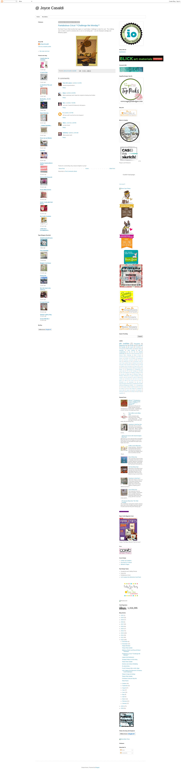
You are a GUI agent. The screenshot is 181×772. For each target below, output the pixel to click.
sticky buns (127, 391)
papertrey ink (123, 345)
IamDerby (65, 132)
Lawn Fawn (121, 363)
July (123, 690)
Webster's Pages (125, 564)
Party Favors (125, 680)
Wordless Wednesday (124, 375)
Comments (124, 753)
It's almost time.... (126, 666)
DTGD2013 (138, 347)
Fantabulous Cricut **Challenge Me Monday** (79, 25)
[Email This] (83, 71)
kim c (64, 103)
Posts (123, 750)
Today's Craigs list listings (128, 674)
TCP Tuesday (133, 370)
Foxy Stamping (44, 250)
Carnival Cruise (122, 356)
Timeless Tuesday (135, 372)
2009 (122, 706)
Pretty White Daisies (45, 189)
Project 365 (136, 366)
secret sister (122, 390)
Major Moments (44, 113)
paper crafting (127, 386)
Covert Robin (131, 356)
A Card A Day (44, 72)
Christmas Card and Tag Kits (129, 678)
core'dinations (128, 378)
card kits (129, 377)
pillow (133, 386)
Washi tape (129, 374)
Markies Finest (136, 363)
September (125, 685)
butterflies (121, 350)
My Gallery (45, 16)
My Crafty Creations (45, 216)
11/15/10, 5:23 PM (77, 83)
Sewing (123, 347)
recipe (141, 386)
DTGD (131, 345)
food (140, 380)
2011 (122, 637)
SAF (142, 366)
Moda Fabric (135, 364)
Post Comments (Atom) (71, 171)
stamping (139, 390)
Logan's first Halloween (128, 657)
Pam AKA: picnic (67, 83)
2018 (122, 622)
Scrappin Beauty (44, 302)
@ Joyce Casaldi (49, 8)
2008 (122, 708)
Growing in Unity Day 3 (134, 478)
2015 (122, 628)
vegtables (121, 393)
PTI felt (141, 364)
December (125, 641)
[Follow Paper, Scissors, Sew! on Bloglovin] (45, 330)
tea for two (132, 351)
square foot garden (131, 390)
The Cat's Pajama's (125, 372)
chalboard (139, 377)
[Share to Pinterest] (90, 71)
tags (140, 391)
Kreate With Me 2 (44, 319)
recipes (122, 388)
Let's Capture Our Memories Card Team (131, 577)
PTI (137, 345)
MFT (142, 345)
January (124, 703)
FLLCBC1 (126, 358)
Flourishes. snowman (128, 359)
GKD (136, 359)
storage (133, 391)
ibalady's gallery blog (45, 314)
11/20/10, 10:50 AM (73, 132)
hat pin (139, 382)
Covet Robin (138, 356)
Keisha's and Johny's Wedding (130, 664)
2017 (122, 624)
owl (121, 386)
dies (139, 350)
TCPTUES (140, 370)
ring (127, 388)
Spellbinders (122, 52)
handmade (131, 382)
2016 (122, 626)
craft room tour (135, 378)
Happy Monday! (126, 645)
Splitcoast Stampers (137, 367)
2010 (122, 639)
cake (125, 377)
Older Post (112, 168)
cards (134, 377)
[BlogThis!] (85, 71)
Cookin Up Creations (126, 560)
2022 (122, 615)
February (124, 701)
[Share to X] (86, 71)
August (124, 688)
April (123, 696)
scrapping (139, 388)
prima (137, 386)
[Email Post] (80, 70)
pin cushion (124, 344)
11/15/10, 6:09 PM (71, 93)
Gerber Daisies (129, 348)
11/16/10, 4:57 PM (68, 113)
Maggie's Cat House (45, 263)
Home (38, 16)
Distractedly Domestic (46, 177)
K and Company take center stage (130, 668)
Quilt (136, 348)
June (123, 692)
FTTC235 (133, 358)
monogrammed (139, 385)
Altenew (128, 353)
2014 (122, 630)
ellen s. (64, 123)
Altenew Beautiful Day (136, 353)
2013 (122, 633)
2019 (122, 619)
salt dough (132, 388)
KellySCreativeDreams (46, 238)
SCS (122, 367)
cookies (121, 378)
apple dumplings (135, 375)
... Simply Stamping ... (45, 125)
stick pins (121, 391)
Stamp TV (121, 369)
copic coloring (131, 350)
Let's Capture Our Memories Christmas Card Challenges (132, 671)
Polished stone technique (126, 366)
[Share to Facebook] (88, 71)
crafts (125, 380)
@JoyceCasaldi (44, 44)
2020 (122, 617)
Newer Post (62, 168)
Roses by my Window (46, 138)
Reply (64, 87)
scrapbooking (122, 351)
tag (137, 391)
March (124, 699)
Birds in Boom (137, 355)
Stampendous (130, 369)
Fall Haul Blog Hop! (133, 467)
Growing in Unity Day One (135, 424)
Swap (140, 348)
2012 (122, 635)
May (123, 694)
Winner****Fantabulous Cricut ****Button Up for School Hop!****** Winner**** (134, 402)
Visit (122, 184)
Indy (131, 361)
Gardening (125, 361)
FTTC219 (121, 348)
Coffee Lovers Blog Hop (134, 445)
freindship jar (122, 382)
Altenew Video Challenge (125, 355)
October (124, 683)
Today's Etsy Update (127, 648)
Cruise (120, 358)
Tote (142, 372)
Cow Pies (42, 150)
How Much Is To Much (126, 562)
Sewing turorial (127, 367)
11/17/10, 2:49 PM (71, 123)
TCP (127, 370)
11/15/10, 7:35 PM (70, 103)
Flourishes (137, 343)
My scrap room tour (44, 51)
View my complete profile (44, 46)
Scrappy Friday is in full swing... (130, 659)
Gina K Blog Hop (132, 457)
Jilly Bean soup (137, 361)
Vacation (123, 374)
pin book (130, 347)
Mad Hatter (128, 363)
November (125, 643)
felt (136, 380)
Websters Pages (137, 374)
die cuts (131, 380)
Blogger (97, 767)
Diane (64, 93)
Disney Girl (43, 275)
